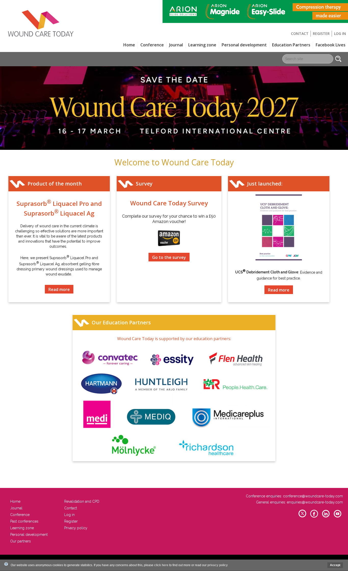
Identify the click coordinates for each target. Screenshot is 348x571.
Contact (300, 33)
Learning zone (202, 45)
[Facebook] (314, 517)
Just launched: (265, 183)
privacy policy (217, 565)
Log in (340, 33)
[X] (302, 517)
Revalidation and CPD (81, 501)
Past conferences (24, 521)
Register (321, 33)
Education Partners (291, 45)
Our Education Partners (121, 322)
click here (161, 565)
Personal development (244, 45)
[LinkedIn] (325, 517)
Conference (20, 515)
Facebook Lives (330, 45)
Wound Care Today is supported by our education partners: (174, 338)
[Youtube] (337, 517)
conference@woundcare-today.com (313, 496)
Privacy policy (75, 528)
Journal (176, 45)
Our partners (20, 541)
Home (129, 45)
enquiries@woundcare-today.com (315, 502)
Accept (335, 565)
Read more (59, 289)
